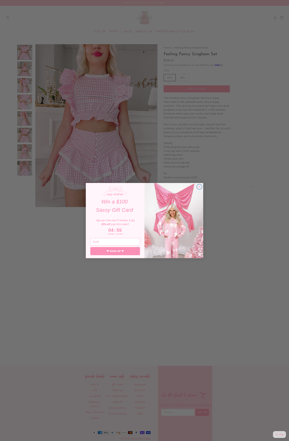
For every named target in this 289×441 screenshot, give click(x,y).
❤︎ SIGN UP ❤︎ (115, 250)
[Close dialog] (199, 186)
